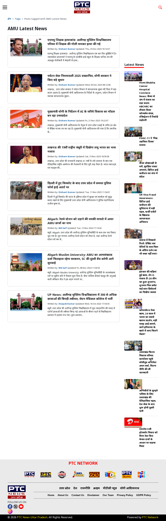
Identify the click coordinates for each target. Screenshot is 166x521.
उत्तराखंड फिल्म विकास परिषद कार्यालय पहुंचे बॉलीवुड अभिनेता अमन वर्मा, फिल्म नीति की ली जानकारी (147, 362)
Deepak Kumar (67, 304)
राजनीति (85, 488)
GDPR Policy (143, 495)
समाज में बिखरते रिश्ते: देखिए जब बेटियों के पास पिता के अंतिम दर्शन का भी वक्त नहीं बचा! (148, 247)
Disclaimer (93, 495)
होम (9, 19)
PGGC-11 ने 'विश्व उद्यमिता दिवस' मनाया (148, 142)
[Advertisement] (145, 39)
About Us (63, 495)
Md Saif (63, 228)
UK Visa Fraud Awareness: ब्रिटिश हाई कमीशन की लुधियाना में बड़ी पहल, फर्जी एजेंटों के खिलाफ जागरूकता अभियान (147, 208)
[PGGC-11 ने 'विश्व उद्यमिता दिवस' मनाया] (133, 132)
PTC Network (150, 517)
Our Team (108, 495)
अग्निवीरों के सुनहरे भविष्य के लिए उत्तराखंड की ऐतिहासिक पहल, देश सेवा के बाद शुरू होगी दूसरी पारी (148, 401)
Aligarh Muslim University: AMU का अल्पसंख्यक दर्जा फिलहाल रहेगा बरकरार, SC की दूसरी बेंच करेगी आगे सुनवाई (80, 259)
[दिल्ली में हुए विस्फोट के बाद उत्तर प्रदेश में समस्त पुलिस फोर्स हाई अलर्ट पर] (26, 190)
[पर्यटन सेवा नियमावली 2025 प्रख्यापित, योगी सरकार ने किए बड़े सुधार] (26, 83)
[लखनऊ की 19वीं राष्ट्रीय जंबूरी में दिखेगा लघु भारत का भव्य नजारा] (26, 155)
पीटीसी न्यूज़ (110, 488)
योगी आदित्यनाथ (129, 488)
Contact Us (77, 495)
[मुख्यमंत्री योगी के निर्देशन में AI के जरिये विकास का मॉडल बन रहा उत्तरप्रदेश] (26, 119)
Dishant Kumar (67, 49)
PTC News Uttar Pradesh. (32, 517)
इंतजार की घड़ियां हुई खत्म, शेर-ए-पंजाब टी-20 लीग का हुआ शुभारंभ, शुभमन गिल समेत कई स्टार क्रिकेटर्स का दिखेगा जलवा (148, 282)
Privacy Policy (125, 495)
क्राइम (96, 488)
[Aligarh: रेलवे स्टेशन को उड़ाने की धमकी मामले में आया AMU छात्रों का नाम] (26, 226)
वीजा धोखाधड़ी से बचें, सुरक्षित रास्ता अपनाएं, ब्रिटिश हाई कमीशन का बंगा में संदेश (148, 170)
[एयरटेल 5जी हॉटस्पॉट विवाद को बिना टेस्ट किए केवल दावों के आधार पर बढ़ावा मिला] (133, 423)
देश (75, 488)
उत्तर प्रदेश (64, 488)
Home (51, 495)
